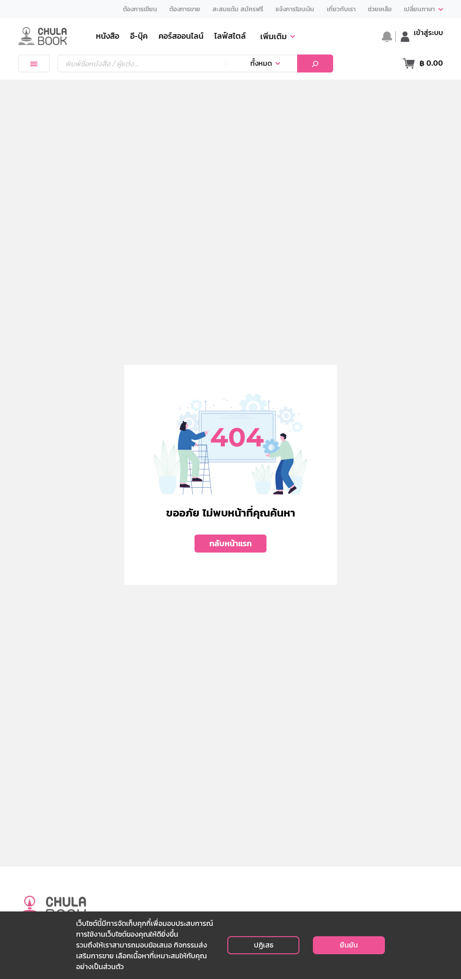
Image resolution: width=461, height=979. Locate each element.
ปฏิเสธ (263, 945)
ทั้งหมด (261, 63)
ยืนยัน (349, 945)
